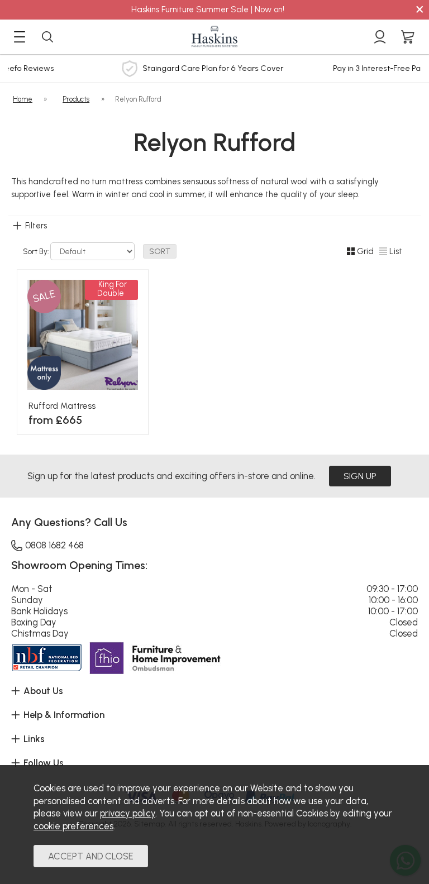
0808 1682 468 (54, 545)
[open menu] (20, 37)
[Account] (380, 37)
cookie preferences (73, 826)
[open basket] (407, 37)
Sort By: (36, 251)
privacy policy (127, 813)
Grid (365, 251)
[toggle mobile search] (47, 37)
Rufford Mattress (62, 405)
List (395, 251)
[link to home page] (214, 37)
